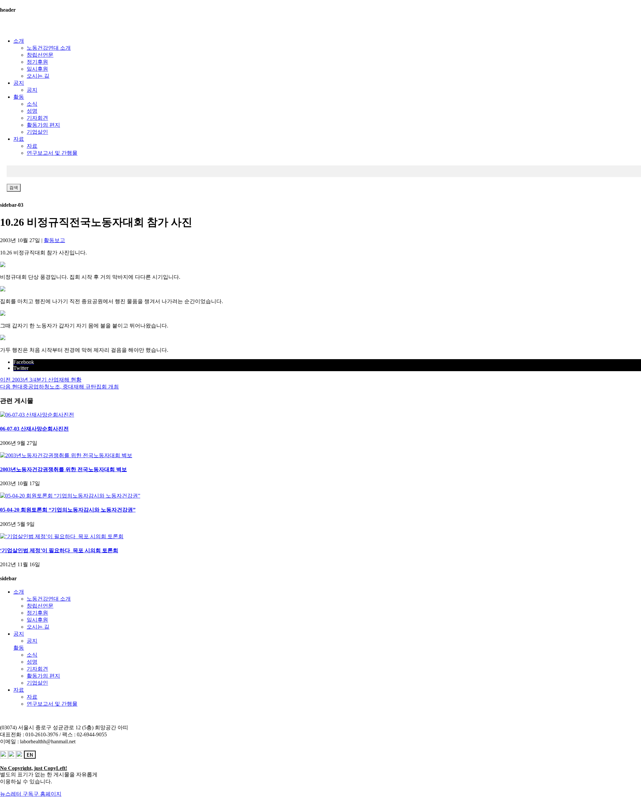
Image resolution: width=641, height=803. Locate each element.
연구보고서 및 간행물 (52, 153)
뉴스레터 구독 (16, 794)
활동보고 (54, 240)
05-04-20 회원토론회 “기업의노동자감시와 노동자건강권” (68, 510)
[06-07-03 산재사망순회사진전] (37, 415)
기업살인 (37, 132)
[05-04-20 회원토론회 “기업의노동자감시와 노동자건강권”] (70, 496)
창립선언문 (40, 55)
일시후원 (37, 69)
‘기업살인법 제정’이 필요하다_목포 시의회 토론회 (59, 550)
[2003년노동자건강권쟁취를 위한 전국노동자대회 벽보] (66, 455)
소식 (32, 104)
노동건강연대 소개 (49, 48)
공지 (18, 83)
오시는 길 (38, 76)
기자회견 (37, 118)
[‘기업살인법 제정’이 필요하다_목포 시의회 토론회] (62, 536)
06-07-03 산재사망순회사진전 (34, 429)
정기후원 (37, 62)
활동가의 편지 (43, 125)
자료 (18, 139)
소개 (18, 41)
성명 (32, 111)
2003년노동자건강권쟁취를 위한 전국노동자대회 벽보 (63, 469)
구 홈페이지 (47, 794)
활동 (18, 97)
